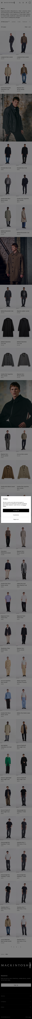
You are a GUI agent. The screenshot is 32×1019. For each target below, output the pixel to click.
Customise (16, 515)
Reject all (16, 519)
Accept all (16, 510)
